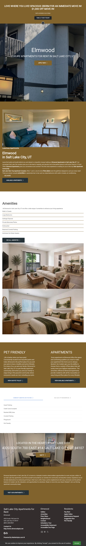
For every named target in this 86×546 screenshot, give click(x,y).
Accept (76, 543)
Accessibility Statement (48, 525)
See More (7, 175)
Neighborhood (45, 518)
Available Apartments (14, 180)
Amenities (44, 514)
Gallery (43, 512)
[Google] (5, 533)
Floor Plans (44, 516)
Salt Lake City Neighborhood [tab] (62, 397)
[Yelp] (7, 533)
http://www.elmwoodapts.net (13, 529)
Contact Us (7, 526)
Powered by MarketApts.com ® (14, 537)
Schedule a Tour (46, 523)
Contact (43, 521)
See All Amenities (12, 240)
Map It (42, 455)
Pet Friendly (68, 521)
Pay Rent (67, 512)
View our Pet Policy (15, 380)
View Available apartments (64, 380)
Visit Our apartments (15, 492)
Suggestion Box (69, 518)
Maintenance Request (71, 516)
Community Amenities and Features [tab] (22, 397)
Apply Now (42, 63)
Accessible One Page (48, 527)
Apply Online (68, 514)
